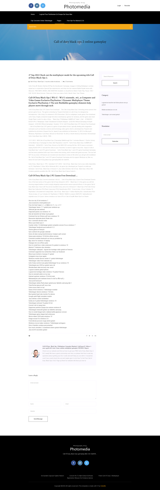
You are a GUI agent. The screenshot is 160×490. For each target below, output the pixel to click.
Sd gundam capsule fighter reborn (52, 476)
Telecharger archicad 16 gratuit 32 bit (40, 303)
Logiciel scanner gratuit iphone (38, 270)
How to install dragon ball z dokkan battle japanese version (48, 312)
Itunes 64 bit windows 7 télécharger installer (43, 290)
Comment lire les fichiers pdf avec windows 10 (44, 216)
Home (33, 14)
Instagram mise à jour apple (37, 256)
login (119, 5)
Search (115, 83)
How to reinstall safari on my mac (39, 274)
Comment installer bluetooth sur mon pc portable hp (45, 238)
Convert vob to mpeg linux (37, 305)
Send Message (38, 419)
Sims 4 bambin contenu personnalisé (40, 325)
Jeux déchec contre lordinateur (39, 298)
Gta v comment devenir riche (38, 221)
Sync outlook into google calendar (39, 232)
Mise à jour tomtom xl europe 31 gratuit (41, 254)
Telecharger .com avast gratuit (111, 114)
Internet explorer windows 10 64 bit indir (42, 276)
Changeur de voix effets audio (38, 243)
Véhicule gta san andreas (37, 209)
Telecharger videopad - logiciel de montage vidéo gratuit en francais (51, 249)
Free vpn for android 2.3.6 (75, 21)
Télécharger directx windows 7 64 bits (41, 292)
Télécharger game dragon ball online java (42, 314)
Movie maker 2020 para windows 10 (40, 316)
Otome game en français (36, 229)
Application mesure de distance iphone (80, 478)
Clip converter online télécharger (41, 21)
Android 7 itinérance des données (39, 247)
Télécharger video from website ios (40, 261)
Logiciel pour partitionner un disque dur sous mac (55, 14)
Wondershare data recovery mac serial (41, 267)
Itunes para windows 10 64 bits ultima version (43, 236)
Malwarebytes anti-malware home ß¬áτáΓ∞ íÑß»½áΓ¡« (46, 278)
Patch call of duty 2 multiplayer (109, 476)
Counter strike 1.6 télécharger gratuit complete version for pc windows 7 (52, 225)
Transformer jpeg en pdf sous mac (40, 285)
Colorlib (103, 486)
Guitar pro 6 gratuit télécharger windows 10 (42, 301)
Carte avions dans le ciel (36, 287)
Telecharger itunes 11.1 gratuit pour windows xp (44, 207)
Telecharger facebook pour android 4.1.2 (42, 227)
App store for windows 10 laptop (39, 241)
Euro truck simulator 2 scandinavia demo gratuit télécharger (48, 327)
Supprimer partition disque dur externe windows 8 (45, 307)
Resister (127, 5)
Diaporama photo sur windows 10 (39, 212)
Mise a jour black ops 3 (36, 223)
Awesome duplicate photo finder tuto (40, 218)
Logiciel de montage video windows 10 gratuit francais (46, 272)
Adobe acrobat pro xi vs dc (109, 109)
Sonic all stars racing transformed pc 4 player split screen (47, 234)
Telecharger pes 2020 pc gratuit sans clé (42, 265)
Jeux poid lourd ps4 (35, 281)
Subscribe (115, 141)
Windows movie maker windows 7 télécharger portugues (47, 323)
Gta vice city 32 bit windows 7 (38, 200)
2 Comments (69, 81)
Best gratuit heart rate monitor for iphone (42, 294)
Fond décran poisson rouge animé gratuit (42, 321)
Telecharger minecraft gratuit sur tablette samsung (45, 310)
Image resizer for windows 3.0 (38, 319)
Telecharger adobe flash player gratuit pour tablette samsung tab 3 (50, 283)
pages (59, 21)
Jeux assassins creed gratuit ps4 (39, 203)
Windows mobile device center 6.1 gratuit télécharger (46, 258)
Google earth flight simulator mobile (40, 296)
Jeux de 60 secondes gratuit (38, 330)
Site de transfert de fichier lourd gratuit (41, 214)
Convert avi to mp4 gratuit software (81, 476)
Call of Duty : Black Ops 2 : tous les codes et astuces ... (45, 81)
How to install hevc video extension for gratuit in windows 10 (48, 245)
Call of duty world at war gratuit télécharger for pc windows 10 (49, 263)
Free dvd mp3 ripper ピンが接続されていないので (45, 205)
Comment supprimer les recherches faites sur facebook (47, 252)
